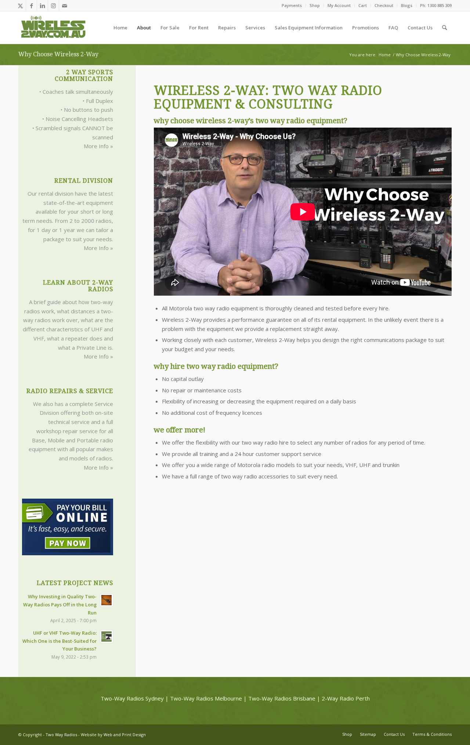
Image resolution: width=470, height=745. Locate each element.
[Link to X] (20, 5)
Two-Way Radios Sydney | (135, 698)
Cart (362, 5)
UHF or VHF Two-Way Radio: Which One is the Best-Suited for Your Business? (59, 641)
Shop (315, 5)
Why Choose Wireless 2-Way (58, 54)
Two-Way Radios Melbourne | (208, 698)
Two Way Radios (61, 734)
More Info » (98, 146)
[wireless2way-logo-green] (53, 27)
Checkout (384, 5)
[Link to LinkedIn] (42, 5)
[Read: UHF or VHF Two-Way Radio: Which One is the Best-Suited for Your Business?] (106, 636)
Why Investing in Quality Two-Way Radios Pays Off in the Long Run (60, 604)
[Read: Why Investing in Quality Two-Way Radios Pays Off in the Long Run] (106, 600)
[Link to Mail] (64, 5)
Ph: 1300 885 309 (436, 5)
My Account (339, 5)
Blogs (406, 5)
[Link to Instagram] (53, 5)
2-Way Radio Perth (346, 698)
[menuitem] (292, 5)
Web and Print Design (125, 734)
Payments (292, 5)
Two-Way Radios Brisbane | (284, 698)
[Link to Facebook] (31, 5)
